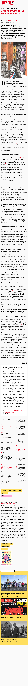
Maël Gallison (6, 19)
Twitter (9, 490)
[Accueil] (7, 3)
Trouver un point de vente (7, 543)
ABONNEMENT (18, 411)
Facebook (4, 490)
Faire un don (4, 549)
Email (20, 490)
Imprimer (5, 493)
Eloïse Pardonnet (12, 20)
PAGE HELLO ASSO (10, 412)
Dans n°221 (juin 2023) (8, 571)
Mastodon (15, 490)
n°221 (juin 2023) (8, 504)
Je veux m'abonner (5, 546)
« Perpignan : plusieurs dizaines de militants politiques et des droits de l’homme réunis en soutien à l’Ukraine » (6, 429)
